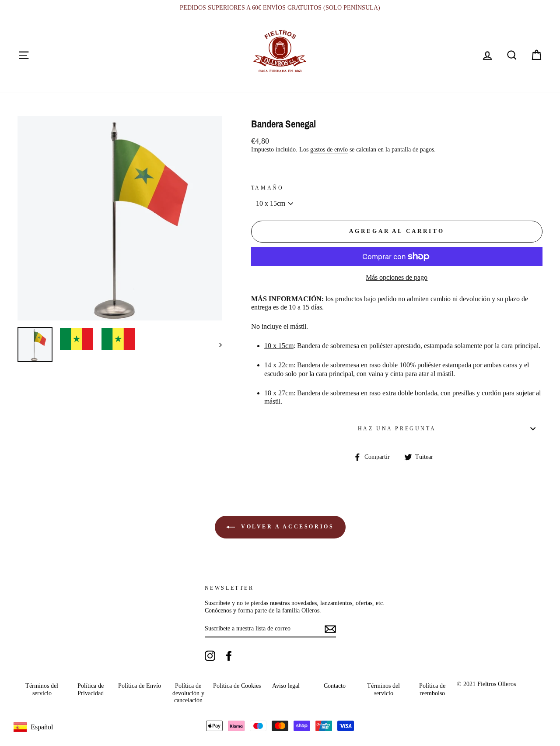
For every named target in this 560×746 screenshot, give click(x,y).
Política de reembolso (432, 689)
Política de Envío (139, 686)
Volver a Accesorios (286, 527)
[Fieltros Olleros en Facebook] (229, 656)
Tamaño (267, 188)
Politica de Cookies (237, 686)
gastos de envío (329, 149)
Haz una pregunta (397, 429)
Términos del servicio (41, 689)
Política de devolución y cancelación (188, 693)
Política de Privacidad (90, 689)
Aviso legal (286, 686)
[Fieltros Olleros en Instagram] (210, 656)
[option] (280, 7)
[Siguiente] (216, 344)
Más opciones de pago (396, 277)
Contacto (335, 686)
